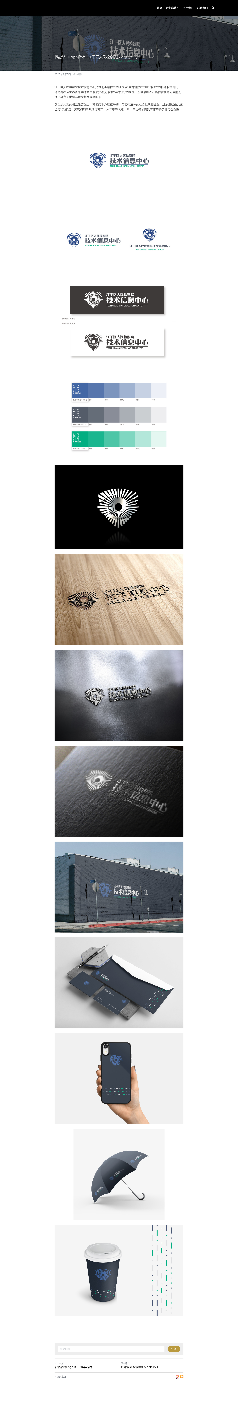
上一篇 (60, 1363)
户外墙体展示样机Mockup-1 (139, 1367)
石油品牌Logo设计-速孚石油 (73, 1367)
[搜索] (213, 7)
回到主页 (61, 1376)
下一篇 (124, 1363)
